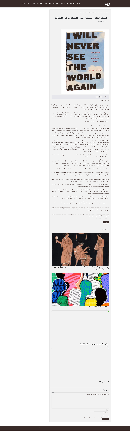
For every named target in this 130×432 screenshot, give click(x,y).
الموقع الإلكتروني (106, 415)
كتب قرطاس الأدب (64, 3)
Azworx (24, 428)
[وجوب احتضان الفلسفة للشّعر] (80, 289)
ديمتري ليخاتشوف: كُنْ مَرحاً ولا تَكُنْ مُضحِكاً (94, 344)
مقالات (28, 3)
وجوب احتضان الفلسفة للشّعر (98, 306)
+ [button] (96, 97)
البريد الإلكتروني (106, 412)
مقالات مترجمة (99, 12)
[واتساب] (129, 431)
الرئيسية (107, 12)
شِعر (50, 3)
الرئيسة (23, 3)
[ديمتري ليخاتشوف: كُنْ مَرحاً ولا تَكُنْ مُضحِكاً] (80, 327)
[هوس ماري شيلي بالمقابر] (80, 364)
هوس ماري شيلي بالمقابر (100, 382)
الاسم (108, 410)
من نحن (78, 3)
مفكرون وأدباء (39, 3)
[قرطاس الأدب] (107, 3)
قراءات (33, 3)
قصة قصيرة (55, 3)
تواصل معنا (72, 3)
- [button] (100, 97)
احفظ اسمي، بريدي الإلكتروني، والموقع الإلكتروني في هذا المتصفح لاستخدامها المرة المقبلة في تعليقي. (89, 417)
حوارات (45, 3)
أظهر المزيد (106, 222)
